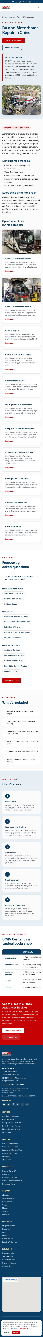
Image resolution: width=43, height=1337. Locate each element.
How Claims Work (8, 1260)
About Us (5, 1195)
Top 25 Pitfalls (7, 1256)
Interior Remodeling (12, 671)
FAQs (4, 1232)
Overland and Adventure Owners (17, 622)
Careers (5, 1205)
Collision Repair (10, 604)
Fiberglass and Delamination (13, 1123)
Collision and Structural (13, 661)
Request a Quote (12, 47)
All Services (6, 1132)
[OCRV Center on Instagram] (30, 2)
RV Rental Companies (13, 638)
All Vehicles (6, 1160)
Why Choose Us (8, 1198)
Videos (5, 1211)
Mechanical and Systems (14, 655)
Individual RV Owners (12, 627)
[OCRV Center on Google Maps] (17, 2)
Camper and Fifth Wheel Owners (17, 632)
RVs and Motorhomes (10, 1144)
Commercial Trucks (9, 1153)
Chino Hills (6, 1174)
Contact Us (6, 1266)
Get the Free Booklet (13, 1030)
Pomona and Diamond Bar (12, 1181)
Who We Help (7, 1239)
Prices (4, 1235)
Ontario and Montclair (10, 1177)
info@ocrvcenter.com (10, 1081)
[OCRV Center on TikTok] (23, 2)
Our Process (7, 1202)
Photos (5, 1208)
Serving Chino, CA (9, 1171)
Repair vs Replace (9, 1263)
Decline (7, 1332)
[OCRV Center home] (6, 7)
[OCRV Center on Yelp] (20, 2)
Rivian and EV (7, 1157)
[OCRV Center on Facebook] (27, 2)
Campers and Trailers (12, 599)
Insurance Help (11, 1037)
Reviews (5, 1215)
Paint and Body (8, 1119)
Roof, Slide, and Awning (11, 1126)
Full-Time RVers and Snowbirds (16, 616)
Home (4, 17)
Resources (6, 1229)
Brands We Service (9, 1242)
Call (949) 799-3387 (13, 41)
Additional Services (12, 650)
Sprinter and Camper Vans (12, 1150)
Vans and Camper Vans (13, 593)
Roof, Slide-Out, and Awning (15, 666)
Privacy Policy (24, 1328)
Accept (15, 1332)
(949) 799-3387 (9, 1078)
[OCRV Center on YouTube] (13, 2)
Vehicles (12, 17)
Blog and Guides (8, 1226)
